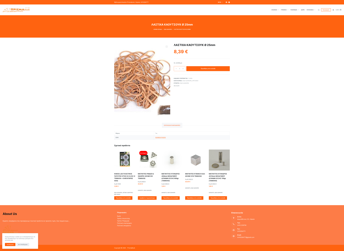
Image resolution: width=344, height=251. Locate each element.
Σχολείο (274, 10)
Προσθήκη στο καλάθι (208, 68)
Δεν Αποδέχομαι (22, 244)
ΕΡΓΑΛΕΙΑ (195, 80)
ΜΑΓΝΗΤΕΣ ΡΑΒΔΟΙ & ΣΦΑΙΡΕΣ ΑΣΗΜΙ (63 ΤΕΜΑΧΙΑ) (146, 176)
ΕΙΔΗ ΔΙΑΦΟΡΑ (187, 80)
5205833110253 (160, 137)
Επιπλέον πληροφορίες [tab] (172, 125)
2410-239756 (241, 225)
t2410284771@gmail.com (245, 237)
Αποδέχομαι (10, 244)
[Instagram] (229, 2)
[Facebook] (226, 2)
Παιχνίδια (294, 10)
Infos (219, 2)
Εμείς (119, 216)
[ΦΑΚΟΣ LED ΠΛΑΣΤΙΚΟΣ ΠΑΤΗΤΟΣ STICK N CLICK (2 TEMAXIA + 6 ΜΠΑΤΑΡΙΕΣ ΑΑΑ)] (124, 160)
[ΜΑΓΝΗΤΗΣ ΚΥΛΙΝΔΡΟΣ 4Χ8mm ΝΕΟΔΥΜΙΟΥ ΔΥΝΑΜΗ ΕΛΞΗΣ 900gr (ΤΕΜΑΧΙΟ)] (172, 160)
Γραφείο (284, 10)
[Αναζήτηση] (318, 10)
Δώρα (302, 10)
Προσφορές (326, 10)
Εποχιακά (310, 10)
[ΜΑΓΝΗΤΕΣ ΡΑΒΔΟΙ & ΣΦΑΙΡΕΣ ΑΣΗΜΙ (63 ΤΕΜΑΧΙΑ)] (148, 160)
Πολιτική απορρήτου (124, 225)
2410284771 (241, 231)
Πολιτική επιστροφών (124, 223)
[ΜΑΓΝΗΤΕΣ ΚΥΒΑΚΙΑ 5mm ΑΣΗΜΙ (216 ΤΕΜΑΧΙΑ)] (195, 160)
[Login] (333, 10)
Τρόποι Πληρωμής (123, 221)
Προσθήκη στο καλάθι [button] (123, 198)
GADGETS (140, 190)
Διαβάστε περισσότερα (147, 198)
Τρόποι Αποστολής (123, 218)
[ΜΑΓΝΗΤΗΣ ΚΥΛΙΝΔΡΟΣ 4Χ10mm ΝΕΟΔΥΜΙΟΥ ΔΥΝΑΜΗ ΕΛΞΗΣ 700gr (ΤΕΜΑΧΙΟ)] (219, 160)
